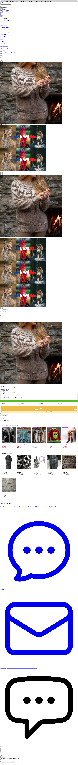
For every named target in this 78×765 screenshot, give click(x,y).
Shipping (30, 506)
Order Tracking (38, 506)
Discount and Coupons (18, 506)
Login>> (5, 447)
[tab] (39, 321)
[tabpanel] (39, 353)
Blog (9, 508)
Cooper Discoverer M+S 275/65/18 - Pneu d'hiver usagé (53, 470)
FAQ (6, 510)
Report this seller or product (5, 311)
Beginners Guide (18, 508)
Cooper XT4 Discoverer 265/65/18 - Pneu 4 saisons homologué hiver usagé (69, 470)
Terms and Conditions (31, 508)
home (1, 59)
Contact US (2, 510)
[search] (0, 6)
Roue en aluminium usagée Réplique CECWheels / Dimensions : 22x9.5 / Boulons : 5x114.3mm (23, 471)
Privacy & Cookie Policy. (27, 762)
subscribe (2, 757)
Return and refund (44, 506)
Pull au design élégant (7, 59)
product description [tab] (3, 320)
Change (75, 395)
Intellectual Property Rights (53, 506)
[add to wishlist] (0, 415)
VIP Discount (43, 508)
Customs (33, 506)
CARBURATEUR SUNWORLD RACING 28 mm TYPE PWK (39, 470)
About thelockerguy (4, 508)
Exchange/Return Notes (4, 420)
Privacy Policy (24, 508)
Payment (26, 506)
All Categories (48, 508)
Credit (23, 506)
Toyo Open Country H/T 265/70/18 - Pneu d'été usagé (8, 493)
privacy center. (59, 762)
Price (13, 506)
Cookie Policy (37, 508)
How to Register (3, 506)
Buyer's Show (12, 508)
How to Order (9, 506)
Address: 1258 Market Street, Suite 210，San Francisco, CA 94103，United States (22, 668)
